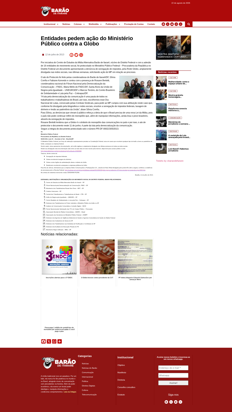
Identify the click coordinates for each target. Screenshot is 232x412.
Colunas (78, 24)
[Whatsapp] (180, 24)
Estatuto (121, 394)
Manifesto (121, 372)
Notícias (66, 24)
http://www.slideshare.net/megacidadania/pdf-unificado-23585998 (61, 151)
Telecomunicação (89, 394)
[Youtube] (172, 24)
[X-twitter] (167, 24)
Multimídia (94, 24)
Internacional (87, 377)
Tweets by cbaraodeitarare (169, 160)
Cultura (85, 390)
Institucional (49, 24)
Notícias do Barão (89, 368)
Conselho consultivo (126, 387)
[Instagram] (176, 24)
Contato (151, 24)
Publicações (111, 24)
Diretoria (121, 380)
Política (85, 381)
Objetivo (121, 365)
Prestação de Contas (134, 24)
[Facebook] (163, 24)
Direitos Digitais (88, 386)
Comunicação (88, 372)
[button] (188, 24)
